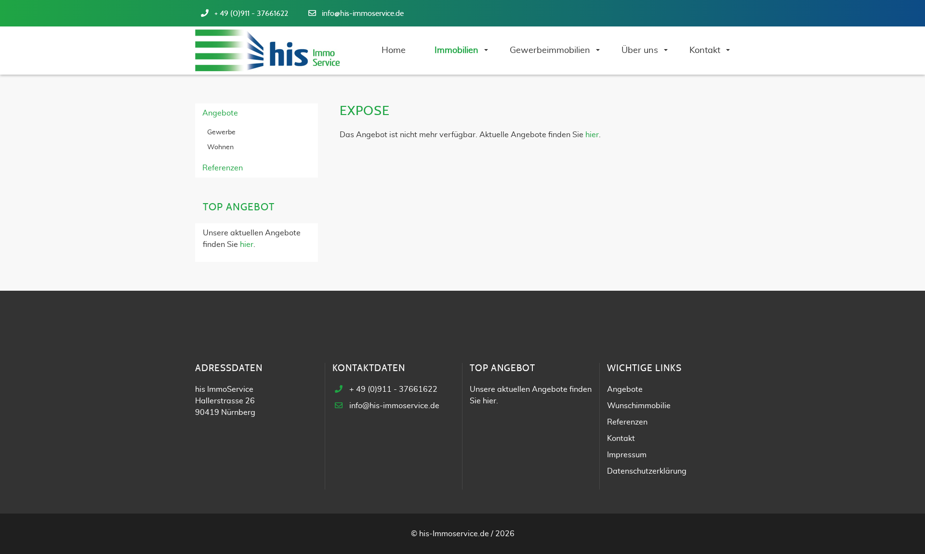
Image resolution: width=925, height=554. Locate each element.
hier (592, 135)
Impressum (627, 455)
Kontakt (621, 438)
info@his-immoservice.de (363, 13)
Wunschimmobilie (639, 406)
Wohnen (220, 147)
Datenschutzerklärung (647, 471)
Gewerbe (221, 132)
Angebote (220, 113)
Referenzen (222, 168)
